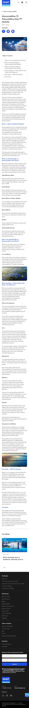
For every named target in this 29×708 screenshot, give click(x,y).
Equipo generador (6, 603)
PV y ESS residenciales (6, 613)
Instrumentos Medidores (7, 586)
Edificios (3, 601)
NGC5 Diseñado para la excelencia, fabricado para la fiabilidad (13, 558)
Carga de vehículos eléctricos (8, 588)
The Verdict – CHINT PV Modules (14, 74)
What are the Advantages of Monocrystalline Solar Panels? (13, 63)
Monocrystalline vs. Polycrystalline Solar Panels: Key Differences (15, 71)
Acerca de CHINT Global (7, 626)
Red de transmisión (6, 596)
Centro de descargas (6, 644)
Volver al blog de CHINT (10, 11)
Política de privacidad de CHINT (9, 635)
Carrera (3, 633)
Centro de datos (5, 611)
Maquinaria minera (6, 608)
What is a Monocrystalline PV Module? (15, 60)
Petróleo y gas (5, 615)
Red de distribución (6, 599)
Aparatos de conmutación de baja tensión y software (13, 583)
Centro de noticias (6, 628)
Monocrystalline (6, 127)
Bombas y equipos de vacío (8, 606)
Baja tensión (4, 578)
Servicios (4, 641)
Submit (14, 664)
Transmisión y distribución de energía (10, 581)
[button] (4, 567)
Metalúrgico (4, 618)
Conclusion (8, 77)
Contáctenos (4, 646)
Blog (3, 631)
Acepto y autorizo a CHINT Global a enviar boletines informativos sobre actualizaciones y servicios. (13, 670)
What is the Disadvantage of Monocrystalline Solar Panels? (13, 67)
